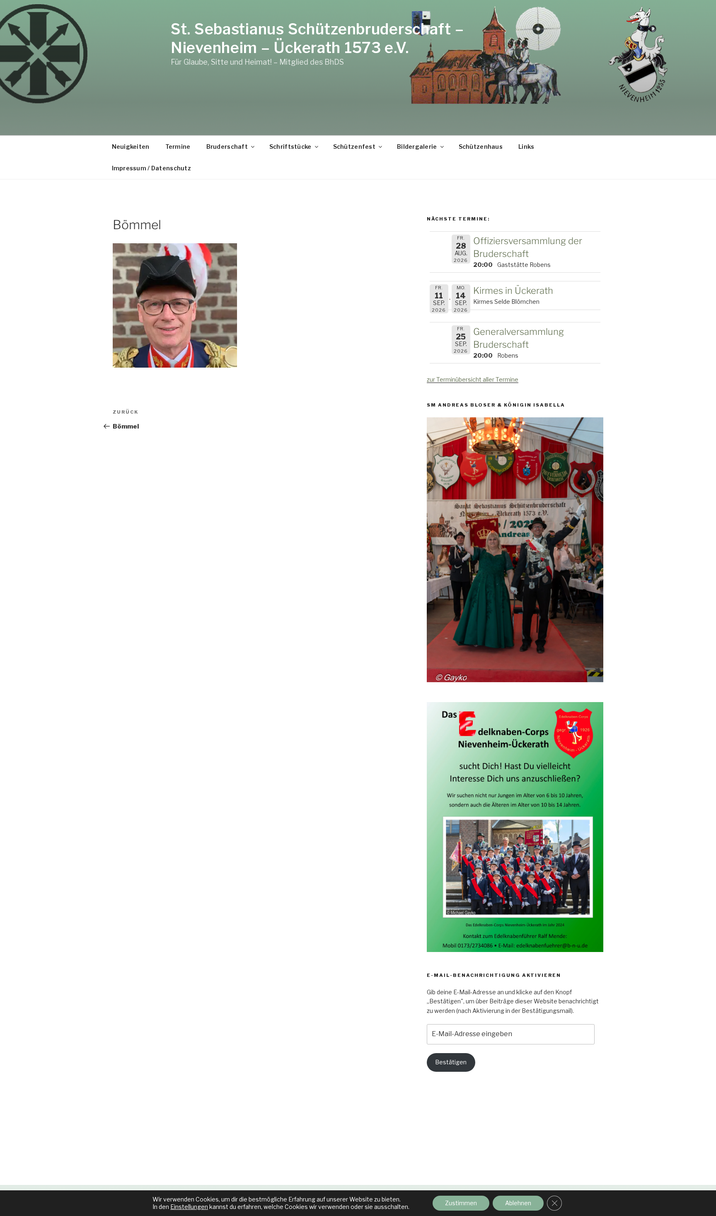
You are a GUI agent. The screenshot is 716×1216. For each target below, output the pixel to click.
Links (526, 146)
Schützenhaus (481, 146)
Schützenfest (354, 146)
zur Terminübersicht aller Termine (472, 379)
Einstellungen (189, 1206)
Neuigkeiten (131, 146)
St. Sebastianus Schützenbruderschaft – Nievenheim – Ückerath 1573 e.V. (317, 38)
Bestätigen (451, 1062)
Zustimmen (461, 1202)
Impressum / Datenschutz (151, 168)
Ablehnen (518, 1202)
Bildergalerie (417, 146)
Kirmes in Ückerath (513, 290)
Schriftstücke (290, 146)
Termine (178, 146)
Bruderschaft (227, 146)
